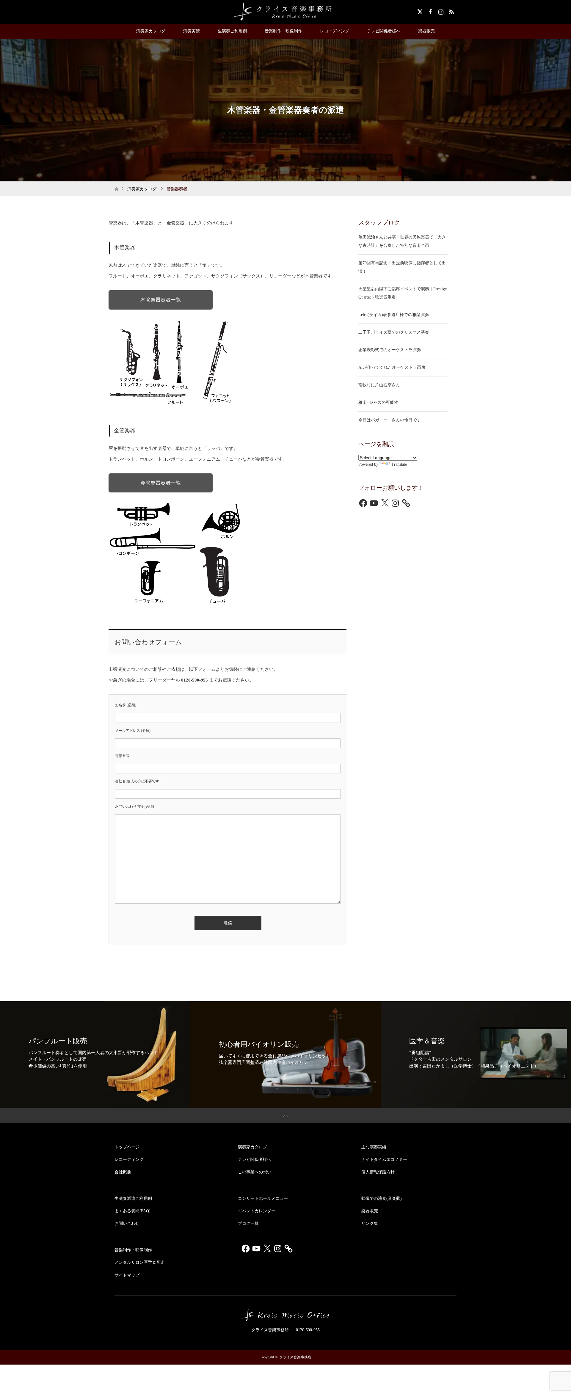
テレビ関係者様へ (383, 31)
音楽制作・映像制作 (283, 31)
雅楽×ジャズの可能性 (378, 402)
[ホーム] (116, 183)
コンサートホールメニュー (263, 1198)
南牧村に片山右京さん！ (381, 385)
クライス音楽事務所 (295, 1357)
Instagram (440, 10)
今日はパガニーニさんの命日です (389, 420)
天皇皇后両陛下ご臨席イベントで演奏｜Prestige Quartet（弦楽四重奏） (402, 293)
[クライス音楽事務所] (285, 12)
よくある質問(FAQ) (132, 1211)
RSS (450, 10)
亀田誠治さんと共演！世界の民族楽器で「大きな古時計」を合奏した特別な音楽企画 (402, 241)
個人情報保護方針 (378, 1172)
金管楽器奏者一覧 (160, 483)
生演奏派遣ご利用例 (133, 1198)
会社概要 (122, 1172)
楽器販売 (426, 31)
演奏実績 (191, 31)
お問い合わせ (126, 1223)
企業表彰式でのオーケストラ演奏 (389, 350)
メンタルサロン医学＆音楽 (139, 1262)
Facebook (429, 10)
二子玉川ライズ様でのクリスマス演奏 (393, 332)
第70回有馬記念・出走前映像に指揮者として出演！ (402, 267)
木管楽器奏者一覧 (160, 300)
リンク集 (369, 1223)
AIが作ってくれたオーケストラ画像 (391, 367)
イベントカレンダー (256, 1211)
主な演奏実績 (373, 1147)
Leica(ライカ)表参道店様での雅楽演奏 (393, 315)
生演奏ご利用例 (232, 31)
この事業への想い (254, 1172)
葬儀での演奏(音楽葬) (381, 1198)
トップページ (126, 1147)
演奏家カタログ (150, 31)
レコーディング (334, 31)
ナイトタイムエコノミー (384, 1159)
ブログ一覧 (248, 1223)
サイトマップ (126, 1275)
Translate (399, 464)
